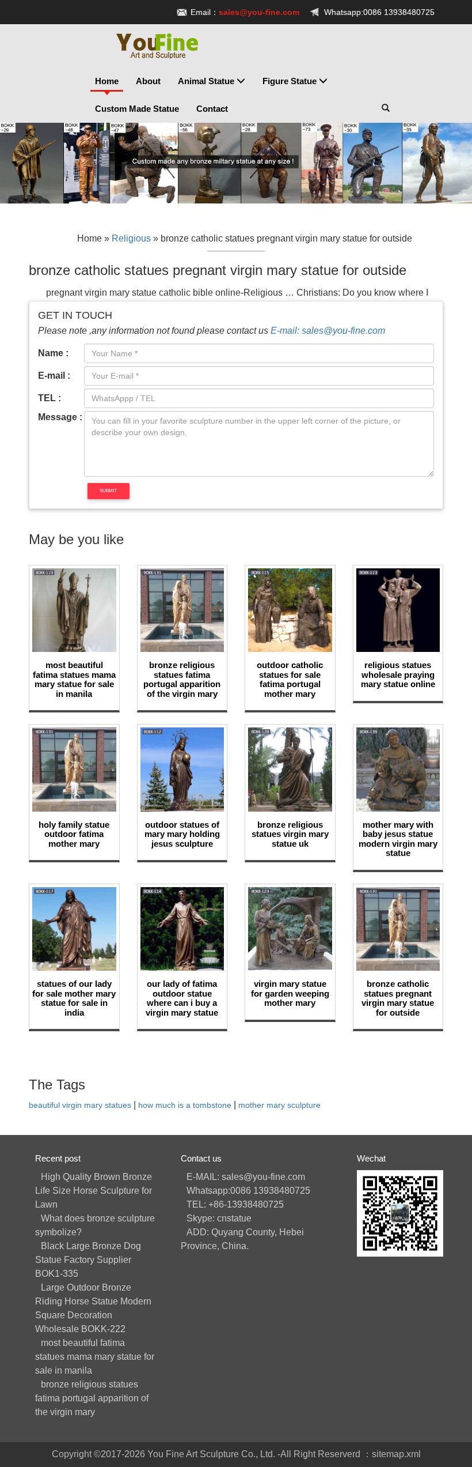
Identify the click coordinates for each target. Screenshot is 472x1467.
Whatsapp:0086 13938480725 (379, 12)
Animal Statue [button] (207, 81)
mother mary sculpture (279, 1105)
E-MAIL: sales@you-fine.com (245, 1177)
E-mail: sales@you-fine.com (328, 330)
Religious (131, 238)
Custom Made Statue (137, 109)
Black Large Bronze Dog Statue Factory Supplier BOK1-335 (88, 1260)
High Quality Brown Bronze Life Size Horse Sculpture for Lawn (93, 1190)
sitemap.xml (396, 1454)
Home (107, 81)
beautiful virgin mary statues (80, 1105)
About (148, 81)
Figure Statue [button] (290, 81)
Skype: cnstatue (219, 1218)
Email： (245, 12)
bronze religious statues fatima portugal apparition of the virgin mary (92, 1398)
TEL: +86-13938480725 (235, 1204)
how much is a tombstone (184, 1105)
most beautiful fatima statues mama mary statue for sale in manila (94, 1356)
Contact (212, 109)
